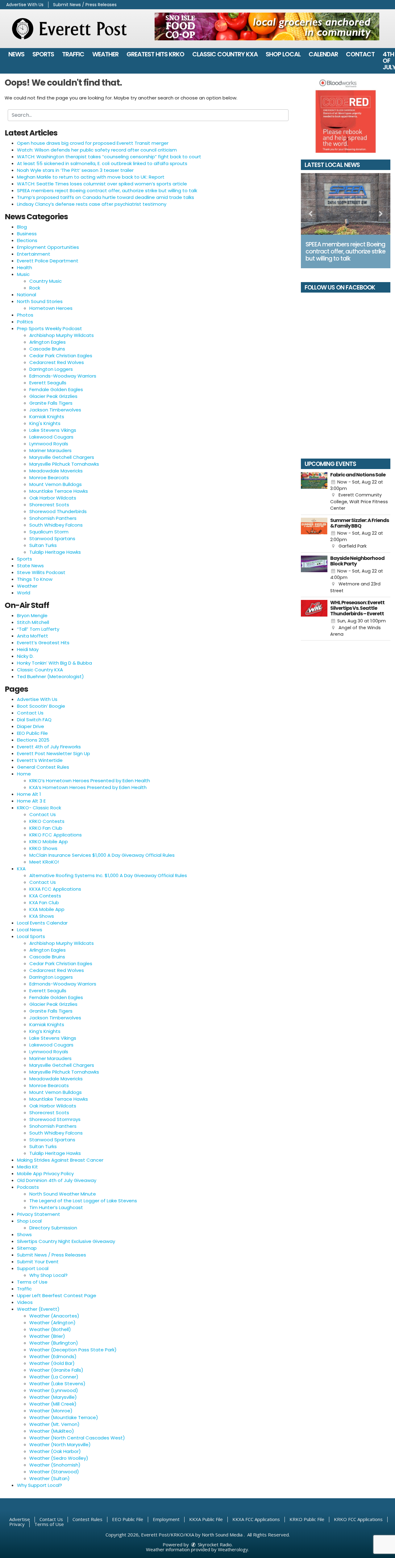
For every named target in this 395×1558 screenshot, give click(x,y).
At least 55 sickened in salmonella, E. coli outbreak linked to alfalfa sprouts (102, 163)
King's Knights (44, 423)
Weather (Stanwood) (54, 1471)
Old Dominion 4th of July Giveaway (56, 1180)
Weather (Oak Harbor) (55, 1451)
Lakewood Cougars (51, 437)
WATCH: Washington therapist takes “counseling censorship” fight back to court (109, 156)
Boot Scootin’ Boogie (41, 706)
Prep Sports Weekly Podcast (49, 328)
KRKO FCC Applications (55, 835)
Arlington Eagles (47, 342)
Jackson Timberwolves (55, 410)
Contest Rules (87, 1519)
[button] (310, 214)
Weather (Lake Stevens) (57, 1383)
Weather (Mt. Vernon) (54, 1424)
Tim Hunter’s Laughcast (56, 1207)
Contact (360, 54)
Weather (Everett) (38, 1309)
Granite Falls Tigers (51, 403)
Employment (166, 1519)
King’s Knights (44, 1031)
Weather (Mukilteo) (51, 1431)
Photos (25, 315)
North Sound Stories (40, 301)
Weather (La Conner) (53, 1377)
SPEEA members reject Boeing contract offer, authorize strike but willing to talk (107, 190)
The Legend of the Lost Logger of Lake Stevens (83, 1200)
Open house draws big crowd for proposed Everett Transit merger (92, 143)
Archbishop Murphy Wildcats (61, 335)
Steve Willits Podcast (41, 572)
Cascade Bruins (47, 349)
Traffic (73, 54)
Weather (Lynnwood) (53, 1390)
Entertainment (33, 254)
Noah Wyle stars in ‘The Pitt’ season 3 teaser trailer (75, 170)
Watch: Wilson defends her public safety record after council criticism (97, 150)
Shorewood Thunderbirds (58, 511)
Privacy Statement (38, 1214)
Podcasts (28, 1187)
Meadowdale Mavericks (56, 470)
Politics (25, 321)
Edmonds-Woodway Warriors (62, 376)
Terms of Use (32, 1282)
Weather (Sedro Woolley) (58, 1458)
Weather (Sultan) (49, 1478)
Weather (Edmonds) (53, 1356)
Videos (25, 1302)
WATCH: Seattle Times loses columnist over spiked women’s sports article (102, 183)
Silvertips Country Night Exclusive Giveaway (66, 1241)
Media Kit (27, 1166)
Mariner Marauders (50, 450)
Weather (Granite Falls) (56, 1370)
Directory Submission (53, 1227)
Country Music (45, 281)
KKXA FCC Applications (55, 889)
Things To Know (34, 579)
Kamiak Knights (46, 416)
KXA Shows (41, 916)
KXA (21, 868)
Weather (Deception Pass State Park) (73, 1349)
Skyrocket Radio (214, 1544)
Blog (22, 227)
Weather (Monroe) (51, 1410)
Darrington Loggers (51, 369)
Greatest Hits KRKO (155, 54)
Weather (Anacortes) (54, 1316)
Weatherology (233, 1549)
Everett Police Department (47, 260)
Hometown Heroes (51, 308)
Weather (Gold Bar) (52, 1363)
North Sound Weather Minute (62, 1194)
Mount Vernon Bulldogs (55, 484)
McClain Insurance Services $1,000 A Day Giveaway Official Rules (102, 855)
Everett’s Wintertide (40, 760)
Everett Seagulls (47, 382)
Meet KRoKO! (44, 862)
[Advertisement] (267, 26)
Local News (29, 929)
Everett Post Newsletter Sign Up (53, 753)
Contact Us (30, 713)
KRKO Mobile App (48, 841)
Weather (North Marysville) (60, 1444)
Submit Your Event (38, 1261)
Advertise (19, 1519)
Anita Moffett (32, 636)
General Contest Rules (43, 767)
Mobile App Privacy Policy (45, 1173)
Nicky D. (25, 656)
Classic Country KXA (225, 54)
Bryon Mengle (32, 615)
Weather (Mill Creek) (53, 1404)
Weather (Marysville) (53, 1397)
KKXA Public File (206, 1519)
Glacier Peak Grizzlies (53, 396)
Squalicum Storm (49, 531)
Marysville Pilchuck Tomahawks (64, 464)
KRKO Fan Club (45, 828)
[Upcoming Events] (314, 492)
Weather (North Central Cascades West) (77, 1438)
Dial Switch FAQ (34, 719)
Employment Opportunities (48, 247)
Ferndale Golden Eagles (56, 389)
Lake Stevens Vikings (52, 430)
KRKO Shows (43, 848)
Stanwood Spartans (52, 538)
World (23, 592)
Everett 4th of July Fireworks (49, 746)
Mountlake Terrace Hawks (58, 491)
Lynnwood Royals (48, 443)
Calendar (323, 54)
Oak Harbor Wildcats (52, 498)
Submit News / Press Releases (85, 5)
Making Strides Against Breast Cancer (60, 1160)
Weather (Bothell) (50, 1329)
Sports (43, 54)
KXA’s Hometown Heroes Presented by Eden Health (88, 787)
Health (24, 267)
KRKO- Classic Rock (39, 807)
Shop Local (283, 54)
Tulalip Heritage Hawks (55, 552)
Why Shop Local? (48, 1275)
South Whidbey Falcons (56, 525)
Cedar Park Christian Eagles (60, 355)
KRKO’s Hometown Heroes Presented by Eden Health (89, 780)
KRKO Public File (306, 1519)
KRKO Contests (46, 821)
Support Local (32, 1268)
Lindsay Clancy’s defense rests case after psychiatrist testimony (91, 204)
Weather (105, 54)
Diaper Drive (30, 726)
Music (23, 274)
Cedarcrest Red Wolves (56, 362)
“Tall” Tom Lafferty (38, 629)
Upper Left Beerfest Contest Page (56, 1295)
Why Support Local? (39, 1485)
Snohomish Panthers (53, 518)
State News (30, 565)
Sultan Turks (43, 545)
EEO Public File (32, 733)
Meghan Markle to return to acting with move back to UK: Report (90, 177)
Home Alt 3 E (31, 801)
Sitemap (27, 1248)
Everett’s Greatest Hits (43, 642)
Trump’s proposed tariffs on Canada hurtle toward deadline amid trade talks (105, 197)
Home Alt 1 (29, 794)
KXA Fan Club (44, 902)
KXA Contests (45, 895)
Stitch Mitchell (33, 622)
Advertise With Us (25, 5)
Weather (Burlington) (53, 1343)
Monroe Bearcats (49, 477)
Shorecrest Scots (49, 504)
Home (24, 774)
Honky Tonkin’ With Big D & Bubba (54, 663)
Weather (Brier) (47, 1336)
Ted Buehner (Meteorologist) (50, 676)
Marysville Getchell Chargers (61, 457)
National (26, 294)
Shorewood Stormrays (55, 1119)
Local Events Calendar (42, 923)
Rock (34, 288)
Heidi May (28, 649)
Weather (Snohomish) (55, 1465)
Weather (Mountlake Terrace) (63, 1417)
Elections (27, 240)
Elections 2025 (33, 740)
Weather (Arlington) (52, 1322)
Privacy (17, 1524)
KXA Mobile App (46, 909)
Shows (24, 1234)
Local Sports (31, 936)
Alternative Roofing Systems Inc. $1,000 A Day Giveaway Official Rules (108, 875)
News (16, 54)
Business (27, 233)
